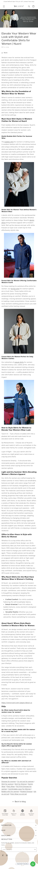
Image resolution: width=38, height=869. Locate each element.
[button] (4, 6)
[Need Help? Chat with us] (32, 863)
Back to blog (20, 802)
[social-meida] (2, 855)
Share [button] (6, 52)
